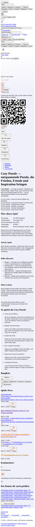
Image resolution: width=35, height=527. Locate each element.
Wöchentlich (13, 381)
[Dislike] (2, 86)
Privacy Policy (17, 523)
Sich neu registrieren (18, 39)
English (4, 7)
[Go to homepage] (17, 25)
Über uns (5, 34)
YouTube (3, 517)
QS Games (4, 515)
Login (9, 39)
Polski (30, 9)
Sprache (5, 2)
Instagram (25, 515)
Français (17, 7)
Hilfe (25, 34)
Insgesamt (28, 381)
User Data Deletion (7, 523)
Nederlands (24, 9)
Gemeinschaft (16, 34)
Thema (5, 11)
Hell (14, 17)
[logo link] (3, 513)
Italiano (11, 9)
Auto (4, 17)
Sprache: (6, 37)
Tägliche (5, 381)
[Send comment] (3, 474)
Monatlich (21, 381)
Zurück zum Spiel (9, 503)
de (2, 4)
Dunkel (9, 17)
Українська (10, 7)
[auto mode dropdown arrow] (2, 14)
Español (16, 9)
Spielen (16, 58)
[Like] (2, 83)
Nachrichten (6, 30)
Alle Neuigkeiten (6, 394)
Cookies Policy (10, 525)
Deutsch (25, 7)
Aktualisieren (7, 384)
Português (4, 9)
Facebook (15, 515)
